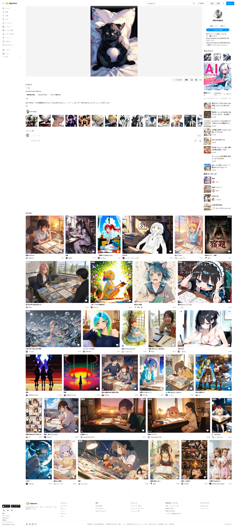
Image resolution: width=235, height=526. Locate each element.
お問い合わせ (5, 518)
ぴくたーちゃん (6, 515)
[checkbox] (31, 140)
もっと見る (226, 94)
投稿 (218, 3)
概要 (3, 513)
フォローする (217, 30)
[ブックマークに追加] (192, 80)
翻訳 (27, 106)
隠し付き (35, 140)
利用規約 (4, 520)
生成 (212, 3)
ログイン (230, 3)
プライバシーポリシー (7, 522)
